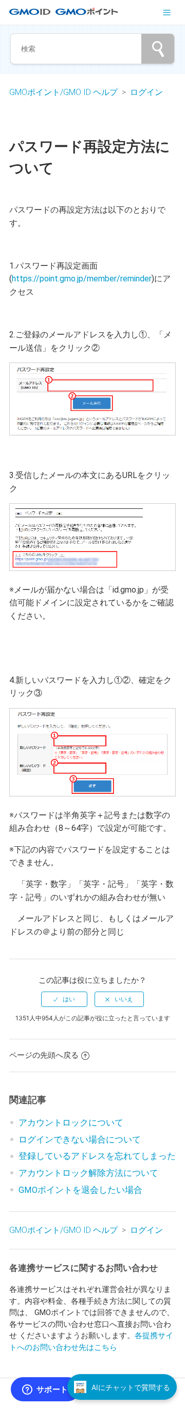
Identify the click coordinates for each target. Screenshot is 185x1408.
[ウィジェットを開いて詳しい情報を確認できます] (45, 1390)
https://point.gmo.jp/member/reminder (82, 278)
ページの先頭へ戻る (44, 1055)
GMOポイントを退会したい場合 (80, 1190)
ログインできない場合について (79, 1140)
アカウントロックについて (70, 1123)
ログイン (146, 92)
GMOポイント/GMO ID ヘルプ (64, 92)
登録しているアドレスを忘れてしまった (97, 1156)
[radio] (64, 999)
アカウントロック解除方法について (88, 1173)
